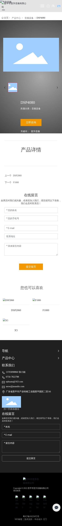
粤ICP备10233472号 (31, 516)
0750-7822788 (12, 377)
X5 (16, 330)
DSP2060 (17, 175)
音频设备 (29, 18)
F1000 (16, 182)
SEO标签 (18, 519)
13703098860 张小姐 (15, 372)
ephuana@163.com (14, 381)
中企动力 (38, 519)
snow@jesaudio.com (15, 386)
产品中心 (16, 18)
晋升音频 (35, 131)
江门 (45, 519)
